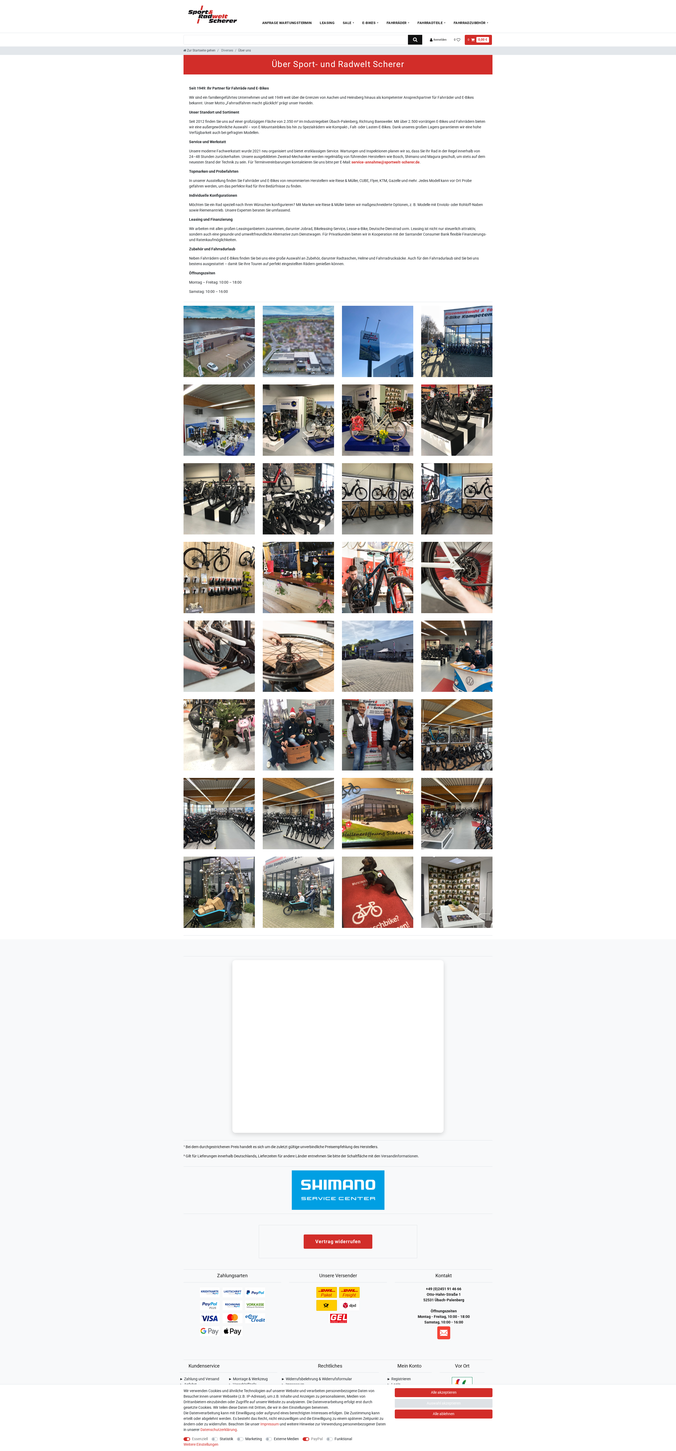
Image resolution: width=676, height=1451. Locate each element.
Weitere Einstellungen (201, 1444)
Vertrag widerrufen (338, 1241)
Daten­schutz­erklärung (218, 1429)
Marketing (253, 1439)
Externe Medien (286, 1439)
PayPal (317, 1439)
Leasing (327, 23)
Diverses (226, 50)
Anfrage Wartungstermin (287, 23)
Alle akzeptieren (444, 1392)
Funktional (343, 1439)
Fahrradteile (430, 23)
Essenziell (200, 1439)
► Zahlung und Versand (199, 1379)
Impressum (269, 1424)
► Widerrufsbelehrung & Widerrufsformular (316, 1379)
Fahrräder (397, 23)
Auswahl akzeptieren (444, 1403)
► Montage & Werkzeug (248, 1379)
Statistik (226, 1439)
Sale (347, 23)
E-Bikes (368, 23)
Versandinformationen (399, 1156)
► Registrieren (399, 1379)
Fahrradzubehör (470, 23)
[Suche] (415, 40)
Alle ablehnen (443, 1414)
